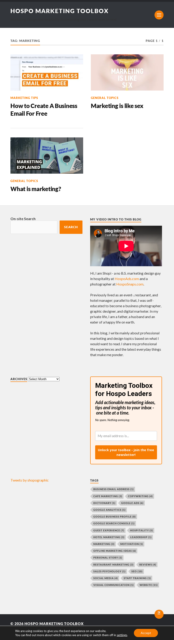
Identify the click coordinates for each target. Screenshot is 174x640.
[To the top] (159, 614)
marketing (103, 543)
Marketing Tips (24, 98)
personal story (107, 557)
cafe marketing (107, 496)
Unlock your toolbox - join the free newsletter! (126, 452)
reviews (147, 564)
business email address (113, 489)
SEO (137, 571)
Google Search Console (114, 523)
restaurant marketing (113, 564)
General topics (104, 98)
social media (105, 578)
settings (122, 635)
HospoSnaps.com (129, 284)
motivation (131, 543)
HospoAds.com (127, 278)
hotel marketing (108, 537)
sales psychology (109, 571)
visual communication (113, 584)
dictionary (104, 502)
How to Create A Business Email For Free (43, 109)
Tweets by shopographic (29, 480)
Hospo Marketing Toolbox (59, 10)
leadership (141, 537)
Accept (146, 633)
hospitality (141, 530)
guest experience (108, 530)
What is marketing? (35, 188)
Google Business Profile (114, 516)
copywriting (140, 496)
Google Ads (132, 502)
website (149, 584)
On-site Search (23, 218)
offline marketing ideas (114, 550)
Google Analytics (109, 509)
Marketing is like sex (117, 105)
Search (71, 227)
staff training (137, 578)
